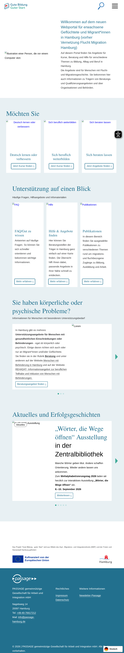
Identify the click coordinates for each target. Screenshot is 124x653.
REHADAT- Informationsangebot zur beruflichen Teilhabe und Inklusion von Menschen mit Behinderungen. (41, 373)
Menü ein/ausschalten (115, 6)
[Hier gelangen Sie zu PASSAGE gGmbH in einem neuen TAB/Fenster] (24, 582)
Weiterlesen (63, 495)
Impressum (62, 595)
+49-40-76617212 (26, 613)
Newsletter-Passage (90, 595)
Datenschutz (62, 599)
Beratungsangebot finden (30, 384)
